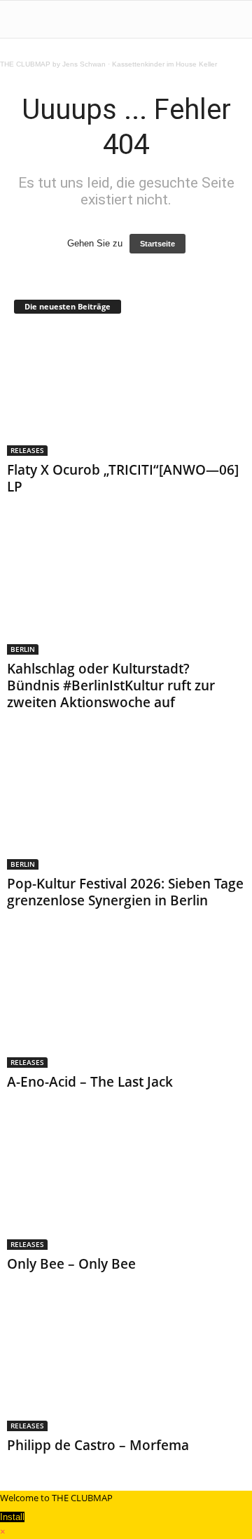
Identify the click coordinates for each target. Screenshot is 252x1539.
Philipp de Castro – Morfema (98, 1445)
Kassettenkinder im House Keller (164, 64)
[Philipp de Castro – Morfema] (126, 1367)
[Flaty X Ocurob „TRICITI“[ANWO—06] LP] (126, 392)
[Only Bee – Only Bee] (126, 1185)
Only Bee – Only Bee (71, 1264)
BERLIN (22, 649)
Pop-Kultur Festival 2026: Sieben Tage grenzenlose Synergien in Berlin (125, 892)
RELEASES (27, 450)
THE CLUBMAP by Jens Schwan (53, 64)
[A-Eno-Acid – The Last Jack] (126, 1004)
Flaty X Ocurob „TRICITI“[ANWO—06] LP (123, 478)
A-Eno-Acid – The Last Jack (90, 1082)
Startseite (157, 243)
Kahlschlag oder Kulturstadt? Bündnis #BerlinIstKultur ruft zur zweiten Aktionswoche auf (111, 685)
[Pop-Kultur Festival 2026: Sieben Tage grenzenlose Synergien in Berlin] (126, 806)
